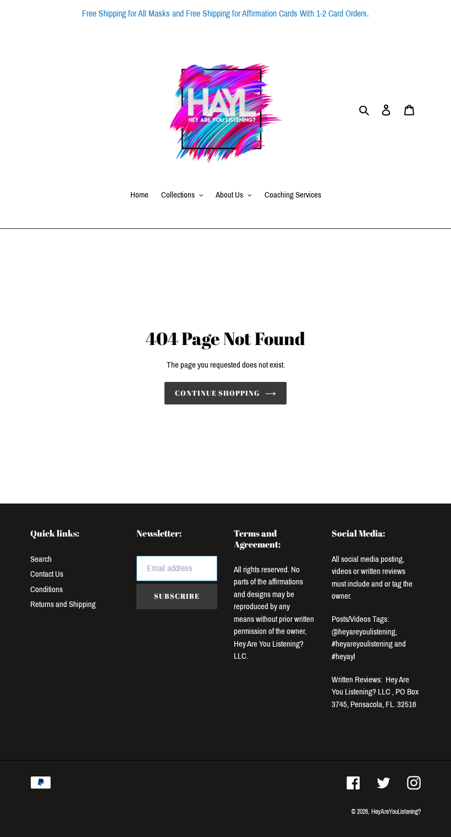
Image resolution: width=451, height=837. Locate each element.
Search (41, 559)
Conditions (46, 589)
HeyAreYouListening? (396, 812)
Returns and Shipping (63, 604)
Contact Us (46, 574)
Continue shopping (217, 393)
